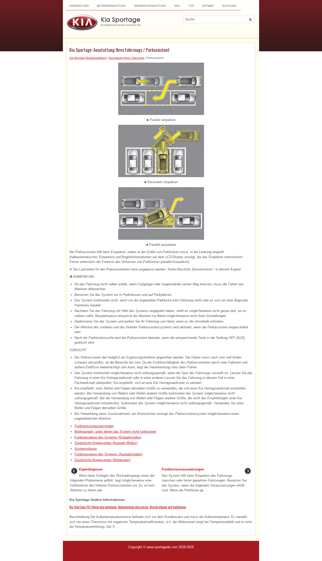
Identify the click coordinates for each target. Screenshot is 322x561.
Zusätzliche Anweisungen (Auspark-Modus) (105, 443)
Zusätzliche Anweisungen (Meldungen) (102, 460)
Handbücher (79, 5)
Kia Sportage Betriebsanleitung (88, 57)
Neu (177, 5)
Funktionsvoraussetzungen (94, 426)
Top (191, 5)
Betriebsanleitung (111, 5)
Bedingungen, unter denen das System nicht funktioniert (115, 431)
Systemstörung (85, 449)
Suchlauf (229, 5)
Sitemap (208, 5)
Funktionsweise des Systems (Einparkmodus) (107, 437)
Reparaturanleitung (150, 5)
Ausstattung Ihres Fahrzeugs (126, 57)
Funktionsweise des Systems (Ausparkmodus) (108, 454)
